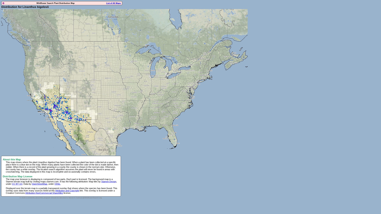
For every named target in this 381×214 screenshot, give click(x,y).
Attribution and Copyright (67, 190)
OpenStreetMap (39, 184)
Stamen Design (108, 181)
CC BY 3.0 (17, 184)
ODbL (57, 184)
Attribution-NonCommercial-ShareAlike (44, 193)
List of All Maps (113, 3)
